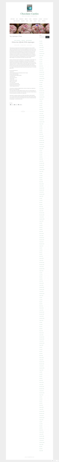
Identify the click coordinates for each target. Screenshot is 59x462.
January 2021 (41, 161)
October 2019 (41, 192)
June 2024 (40, 82)
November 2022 (41, 117)
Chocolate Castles (29, 13)
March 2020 (41, 181)
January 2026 (41, 49)
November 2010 (41, 413)
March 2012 (41, 380)
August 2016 (41, 270)
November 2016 (41, 264)
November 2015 (41, 289)
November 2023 (41, 92)
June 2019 (40, 200)
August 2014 (41, 320)
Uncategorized (29, 40)
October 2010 (41, 415)
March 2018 (41, 231)
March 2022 (41, 134)
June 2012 (40, 374)
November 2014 (41, 314)
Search (40, 35)
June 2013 (40, 349)
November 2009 (41, 438)
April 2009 (40, 448)
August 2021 (41, 148)
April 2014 (40, 328)
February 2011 (41, 407)
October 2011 (41, 390)
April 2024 (40, 86)
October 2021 (41, 144)
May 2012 (40, 376)
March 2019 (41, 206)
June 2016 (40, 274)
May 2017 (40, 252)
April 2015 (40, 303)
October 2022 (41, 119)
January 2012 (41, 384)
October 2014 (41, 316)
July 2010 (40, 421)
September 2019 (41, 194)
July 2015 (40, 297)
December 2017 (41, 237)
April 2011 (40, 403)
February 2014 (41, 332)
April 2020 (40, 179)
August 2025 (41, 55)
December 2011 (41, 386)
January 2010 (41, 434)
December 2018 (41, 212)
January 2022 (41, 138)
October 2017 (41, 241)
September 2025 (41, 53)
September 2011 (41, 392)
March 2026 (41, 45)
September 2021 (41, 146)
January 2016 (41, 285)
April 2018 (40, 229)
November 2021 (41, 142)
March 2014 (41, 330)
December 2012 (41, 361)
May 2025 (40, 61)
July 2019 (40, 198)
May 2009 (40, 446)
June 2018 (40, 225)
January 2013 (41, 359)
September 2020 (41, 169)
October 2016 (41, 266)
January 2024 (41, 88)
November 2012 (41, 363)
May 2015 (40, 301)
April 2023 (40, 107)
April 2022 (40, 132)
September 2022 (41, 121)
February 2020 (41, 183)
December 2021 (41, 140)
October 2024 (41, 76)
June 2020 (40, 175)
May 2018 (40, 227)
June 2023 (40, 103)
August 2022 (41, 123)
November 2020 (41, 165)
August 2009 (41, 444)
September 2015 (41, 293)
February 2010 (41, 432)
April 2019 (40, 204)
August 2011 (41, 394)
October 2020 (41, 167)
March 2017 (41, 256)
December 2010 (41, 411)
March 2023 (41, 109)
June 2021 (40, 152)
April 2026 (40, 43)
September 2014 (41, 318)
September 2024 (41, 78)
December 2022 (41, 115)
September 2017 (41, 243)
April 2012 (40, 378)
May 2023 (40, 105)
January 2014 (41, 334)
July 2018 (40, 223)
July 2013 (40, 347)
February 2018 (41, 233)
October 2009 (41, 440)
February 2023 (41, 111)
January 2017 (41, 260)
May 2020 (40, 177)
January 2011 (41, 409)
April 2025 (40, 63)
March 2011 (41, 405)
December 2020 (41, 163)
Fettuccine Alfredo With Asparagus (23, 42)
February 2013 (41, 357)
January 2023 (41, 113)
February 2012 (41, 382)
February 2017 (41, 258)
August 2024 (41, 80)
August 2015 (41, 295)
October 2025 (41, 51)
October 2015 (41, 291)
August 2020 (41, 171)
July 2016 (40, 272)
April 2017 (40, 254)
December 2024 (41, 72)
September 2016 (41, 268)
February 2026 (41, 47)
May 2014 (40, 326)
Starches (23, 40)
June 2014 (40, 324)
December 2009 (41, 436)
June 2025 (40, 59)
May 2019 (40, 202)
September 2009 (41, 442)
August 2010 (41, 419)
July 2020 (40, 173)
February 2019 (41, 208)
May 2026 (40, 41)
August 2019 (41, 196)
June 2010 (40, 423)
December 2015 (41, 287)
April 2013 (40, 353)
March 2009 (41, 450)
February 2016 (41, 283)
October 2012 (41, 365)
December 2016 (41, 262)
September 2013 (41, 343)
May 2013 (40, 351)
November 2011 (41, 388)
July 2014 (40, 322)
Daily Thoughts (17, 40)
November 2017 (41, 239)
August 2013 (41, 345)
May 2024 (40, 84)
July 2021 (40, 150)
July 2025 (40, 57)
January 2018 (41, 235)
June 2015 (40, 299)
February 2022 (41, 136)
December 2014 (41, 312)
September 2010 (41, 417)
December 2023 (41, 90)
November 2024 (41, 74)
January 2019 (41, 210)
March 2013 (41, 355)
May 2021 (40, 154)
